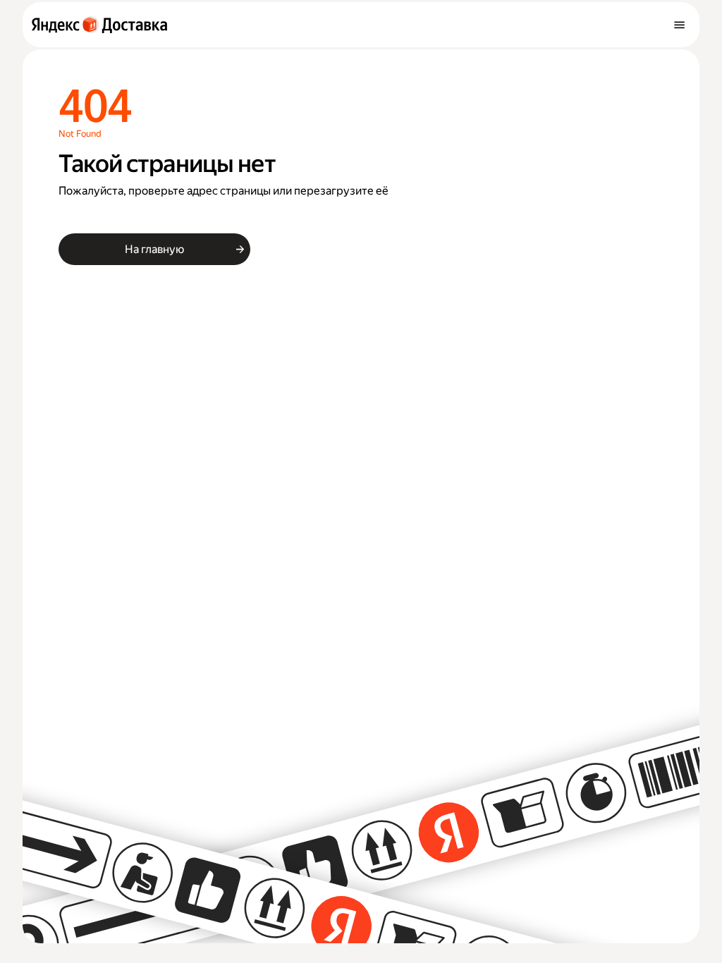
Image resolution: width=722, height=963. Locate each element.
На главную (154, 249)
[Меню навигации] (679, 24)
